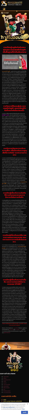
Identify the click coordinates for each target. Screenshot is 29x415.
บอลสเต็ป (15, 328)
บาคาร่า (5, 383)
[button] (4, 9)
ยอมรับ (24, 412)
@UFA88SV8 (7, 332)
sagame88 (5, 376)
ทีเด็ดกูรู (11, 329)
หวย (4, 389)
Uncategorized (6, 380)
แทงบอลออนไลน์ (7, 392)
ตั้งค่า (23, 409)
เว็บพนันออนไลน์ (6, 391)
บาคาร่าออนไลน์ (6, 384)
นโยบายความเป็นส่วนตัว (9, 407)
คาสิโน (4, 381)
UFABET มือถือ (5, 115)
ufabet (4, 378)
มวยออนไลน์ (6, 386)
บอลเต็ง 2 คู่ (19, 329)
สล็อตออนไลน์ (6, 387)
